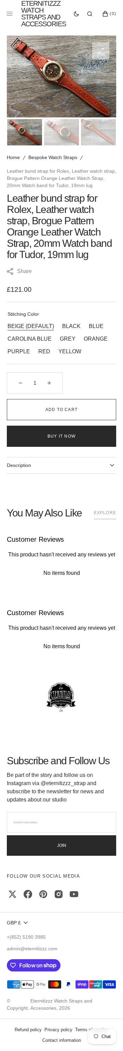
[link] (61, 698)
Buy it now (61, 436)
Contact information (61, 1040)
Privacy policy (58, 1029)
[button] (89, 13)
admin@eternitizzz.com (32, 948)
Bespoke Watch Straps (52, 157)
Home (13, 157)
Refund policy (28, 1029)
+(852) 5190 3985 (26, 937)
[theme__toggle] (76, 13)
